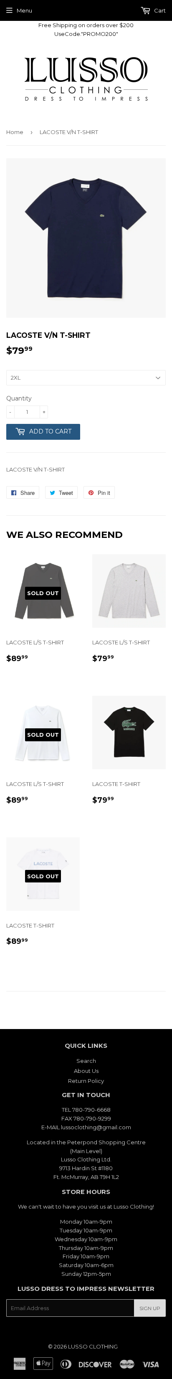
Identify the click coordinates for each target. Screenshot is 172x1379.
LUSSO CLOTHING (93, 1346)
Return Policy (86, 1080)
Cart (159, 10)
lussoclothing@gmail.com (96, 1127)
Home (14, 132)
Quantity (19, 398)
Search (86, 1060)
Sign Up (149, 1308)
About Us (86, 1070)
